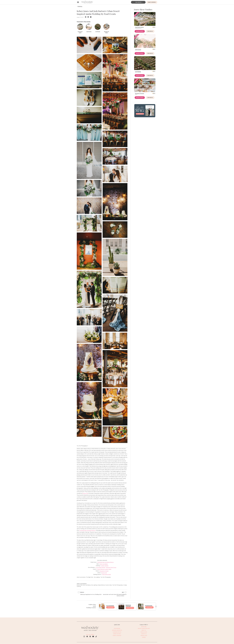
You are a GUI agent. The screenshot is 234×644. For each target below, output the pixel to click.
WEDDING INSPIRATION (117, 630)
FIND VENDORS (117, 628)
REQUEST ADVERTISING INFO (144, 628)
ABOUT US (144, 630)
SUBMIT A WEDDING (152, 2)
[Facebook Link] (87, 636)
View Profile (150, 31)
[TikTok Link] (96, 636)
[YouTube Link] (93, 636)
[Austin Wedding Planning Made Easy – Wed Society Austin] (87, 2)
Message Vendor (139, 31)
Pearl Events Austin (106, 574)
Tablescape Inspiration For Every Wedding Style (91, 594)
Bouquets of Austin (104, 571)
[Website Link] (90, 631)
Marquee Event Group (111, 567)
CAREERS (144, 637)
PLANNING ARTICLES (117, 632)
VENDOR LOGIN (144, 635)
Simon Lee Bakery (104, 564)
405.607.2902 (143, 626)
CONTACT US (143, 633)
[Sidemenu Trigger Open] (78, 2)
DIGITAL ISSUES (144, 632)
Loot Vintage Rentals (100, 567)
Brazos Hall (85, 493)
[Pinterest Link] (90, 636)
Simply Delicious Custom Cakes (104, 569)
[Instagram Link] (84, 636)
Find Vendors (138, 2)
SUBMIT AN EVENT (117, 633)
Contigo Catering (104, 565)
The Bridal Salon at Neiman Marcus (87, 530)
